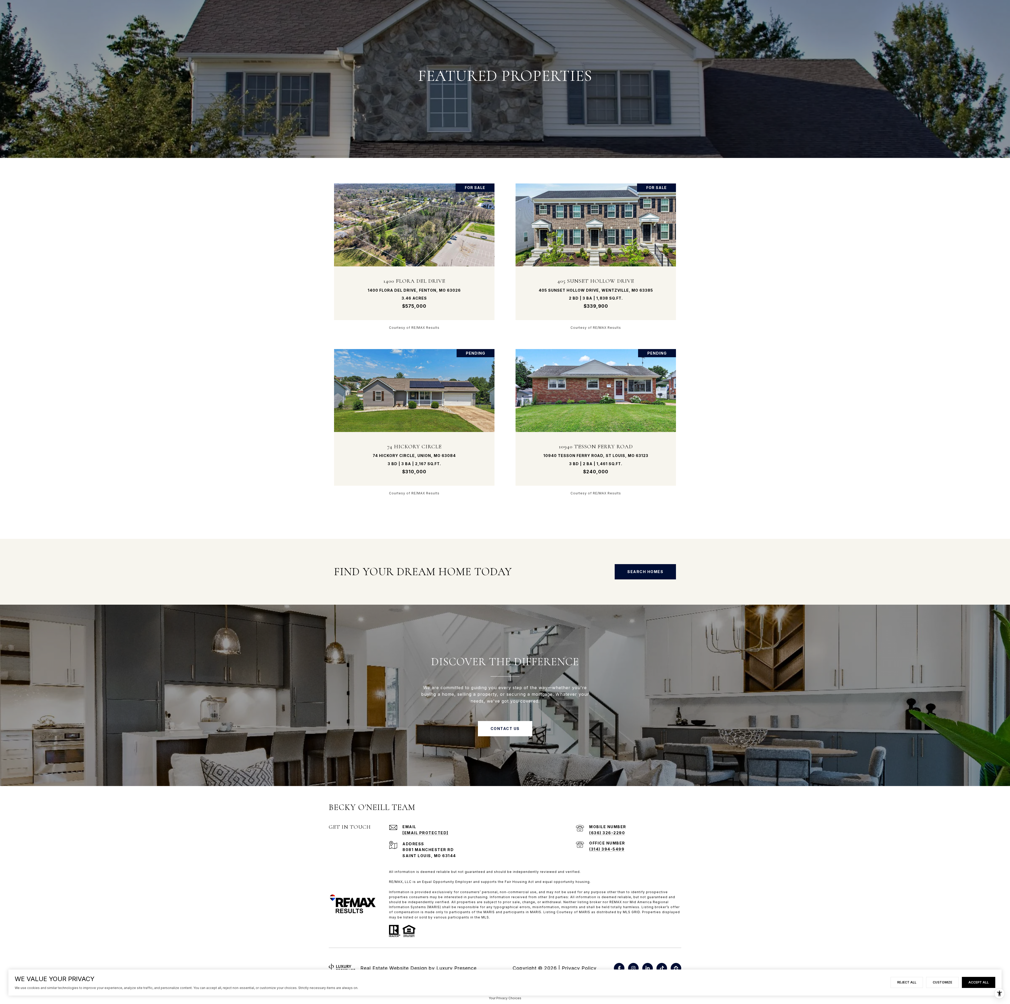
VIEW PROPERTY (414, 256)
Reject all (906, 982)
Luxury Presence (456, 968)
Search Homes (645, 571)
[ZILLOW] (676, 968)
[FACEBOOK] (619, 968)
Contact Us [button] (505, 728)
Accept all (978, 982)
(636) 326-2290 (607, 833)
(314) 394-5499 (606, 849)
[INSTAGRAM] (633, 968)
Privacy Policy (579, 968)
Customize (942, 982)
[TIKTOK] (661, 968)
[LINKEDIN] (647, 968)
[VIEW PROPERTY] (414, 252)
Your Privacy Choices (505, 998)
